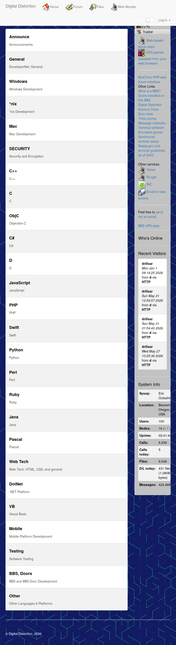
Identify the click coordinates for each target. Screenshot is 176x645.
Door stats (145, 113)
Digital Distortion (21, 6)
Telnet (150, 169)
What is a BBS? (149, 91)
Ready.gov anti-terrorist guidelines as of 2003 (151, 150)
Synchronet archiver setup (148, 139)
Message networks (151, 123)
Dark (142, 19)
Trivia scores (147, 118)
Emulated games (150, 132)
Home (54, 6)
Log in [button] (163, 20)
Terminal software (151, 127)
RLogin (151, 177)
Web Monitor (127, 6)
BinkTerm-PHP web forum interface (152, 79)
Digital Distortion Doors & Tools (150, 106)
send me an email (150, 214)
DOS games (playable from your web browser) (152, 57)
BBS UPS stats (149, 225)
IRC (149, 184)
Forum (77, 6)
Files (100, 6)
